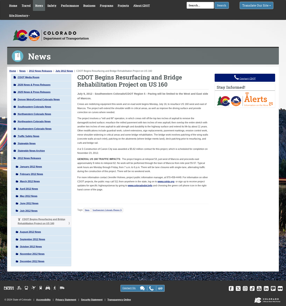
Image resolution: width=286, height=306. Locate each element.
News (39, 5)
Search (221, 5)
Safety (51, 5)
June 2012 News (28, 203)
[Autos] (48, 288)
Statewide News (26, 143)
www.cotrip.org (166, 181)
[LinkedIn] (266, 288)
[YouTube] (259, 288)
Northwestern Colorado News (34, 114)
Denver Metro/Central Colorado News (38, 99)
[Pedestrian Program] (55, 288)
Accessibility (43, 299)
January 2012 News (30, 166)
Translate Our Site (255, 5)
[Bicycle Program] (19, 288)
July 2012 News (64, 71)
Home (13, 5)
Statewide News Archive (31, 151)
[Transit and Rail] (26, 288)
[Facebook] (231, 288)
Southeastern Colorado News (34, 107)
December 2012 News (31, 261)
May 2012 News (28, 196)
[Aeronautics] (33, 288)
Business (89, 5)
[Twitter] (238, 288)
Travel (26, 5)
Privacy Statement (66, 299)
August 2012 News (30, 232)
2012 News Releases (40, 71)
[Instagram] (245, 288)
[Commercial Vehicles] (62, 288)
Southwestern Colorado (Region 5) (107, 210)
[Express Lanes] (9, 288)
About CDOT (141, 5)
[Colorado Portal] (268, 299)
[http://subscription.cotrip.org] (245, 99)
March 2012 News (29, 181)
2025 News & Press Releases (33, 92)
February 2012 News (31, 174)
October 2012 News (30, 246)
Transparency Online (119, 299)
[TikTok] (252, 288)
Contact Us (129, 288)
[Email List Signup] (273, 288)
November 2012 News (32, 254)
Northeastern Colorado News (34, 121)
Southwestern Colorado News (34, 129)
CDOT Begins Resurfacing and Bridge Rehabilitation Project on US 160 (41, 221)
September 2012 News (32, 239)
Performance (70, 5)
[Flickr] (280, 288)
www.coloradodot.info (140, 185)
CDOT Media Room (28, 77)
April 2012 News (28, 189)
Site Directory (18, 15)
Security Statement (91, 299)
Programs (106, 5)
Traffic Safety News (28, 136)
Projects (123, 5)
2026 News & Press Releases (33, 85)
